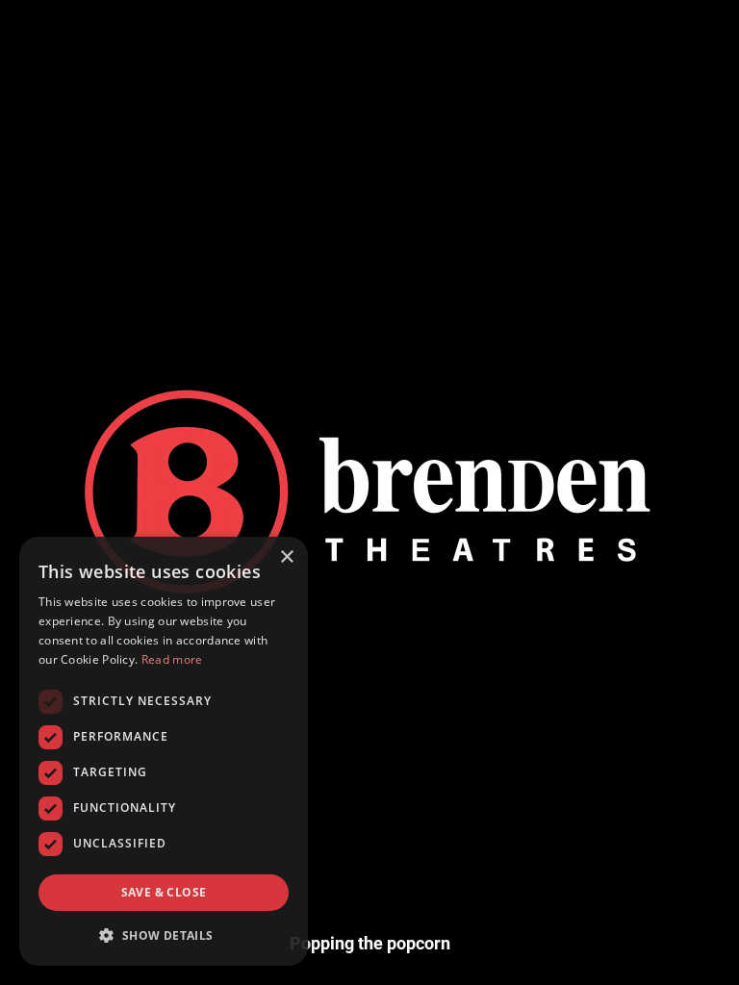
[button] (163, 935)
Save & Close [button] (164, 892)
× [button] (286, 557)
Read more (172, 659)
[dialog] (163, 751)
